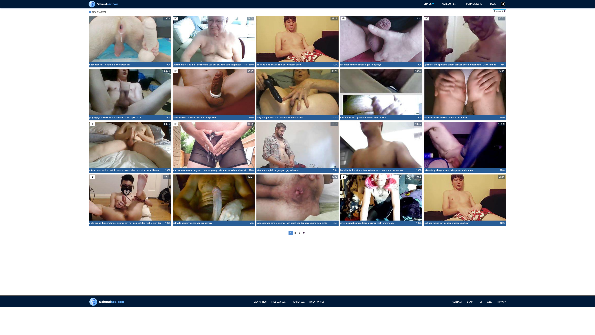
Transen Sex (297, 302)
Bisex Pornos (316, 302)
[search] (503, 4)
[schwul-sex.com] (104, 4)
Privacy (501, 302)
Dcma (470, 302)
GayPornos (260, 302)
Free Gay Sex (278, 302)
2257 (489, 302)
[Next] (304, 233)
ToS (480, 302)
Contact (457, 302)
